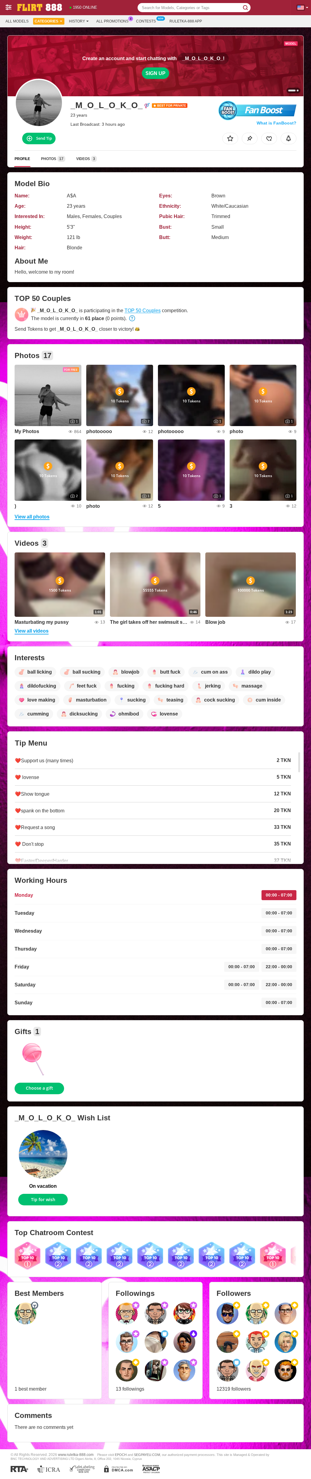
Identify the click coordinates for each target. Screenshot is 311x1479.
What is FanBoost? (276, 123)
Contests (146, 21)
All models (17, 21)
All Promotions (112, 21)
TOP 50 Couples (143, 310)
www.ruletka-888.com (76, 1455)
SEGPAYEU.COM (147, 1455)
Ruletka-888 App (185, 21)
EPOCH (121, 1455)
